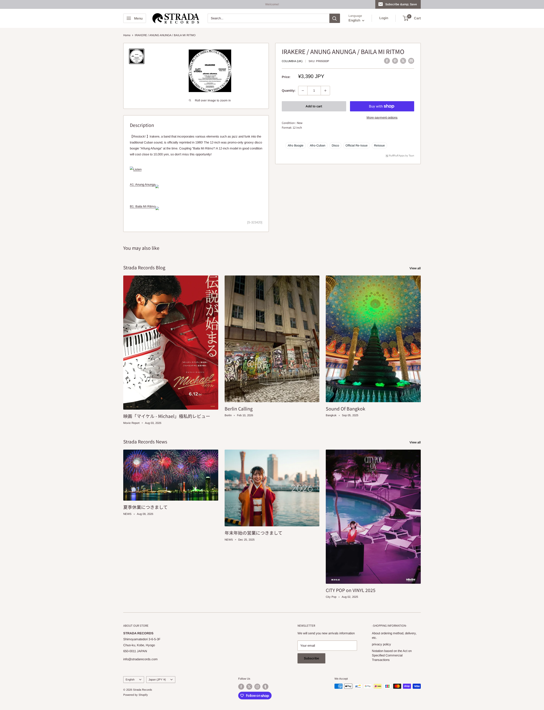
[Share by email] (411, 61)
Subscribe (311, 658)
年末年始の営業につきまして (253, 533)
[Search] (334, 18)
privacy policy (381, 644)
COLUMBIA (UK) (292, 61)
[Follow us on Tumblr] (265, 687)
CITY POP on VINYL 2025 (350, 590)
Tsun (411, 155)
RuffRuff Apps (397, 155)
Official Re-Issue (357, 145)
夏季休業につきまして (145, 507)
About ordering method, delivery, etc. (394, 635)
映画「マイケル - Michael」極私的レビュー (166, 416)
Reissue (379, 145)
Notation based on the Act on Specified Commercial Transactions (392, 655)
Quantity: (289, 90)
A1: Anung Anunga (142, 184)
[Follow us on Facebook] (241, 687)
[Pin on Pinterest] (395, 61)
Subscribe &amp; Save (401, 4)
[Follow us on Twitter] (249, 687)
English (130, 679)
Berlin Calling (239, 408)
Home (126, 35)
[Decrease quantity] (302, 90)
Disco (335, 145)
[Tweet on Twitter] (403, 61)
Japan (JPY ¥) (157, 679)
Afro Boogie (295, 145)
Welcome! (272, 4)
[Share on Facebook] (387, 61)
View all (415, 268)
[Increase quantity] (325, 90)
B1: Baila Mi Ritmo (143, 206)
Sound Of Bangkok (345, 408)
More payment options (382, 117)
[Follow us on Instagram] (257, 687)
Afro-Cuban (317, 145)
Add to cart (314, 106)
